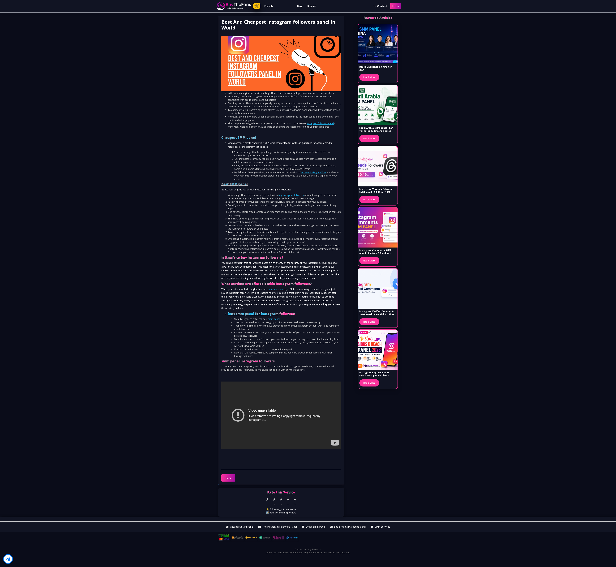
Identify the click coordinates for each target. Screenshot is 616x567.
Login (395, 6)
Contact (381, 6)
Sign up (311, 6)
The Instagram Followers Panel (279, 526)
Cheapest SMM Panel (241, 526)
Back (228, 477)
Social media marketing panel (350, 526)
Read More (369, 77)
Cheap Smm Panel (315, 526)
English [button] (268, 6)
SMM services (382, 526)
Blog (300, 6)
